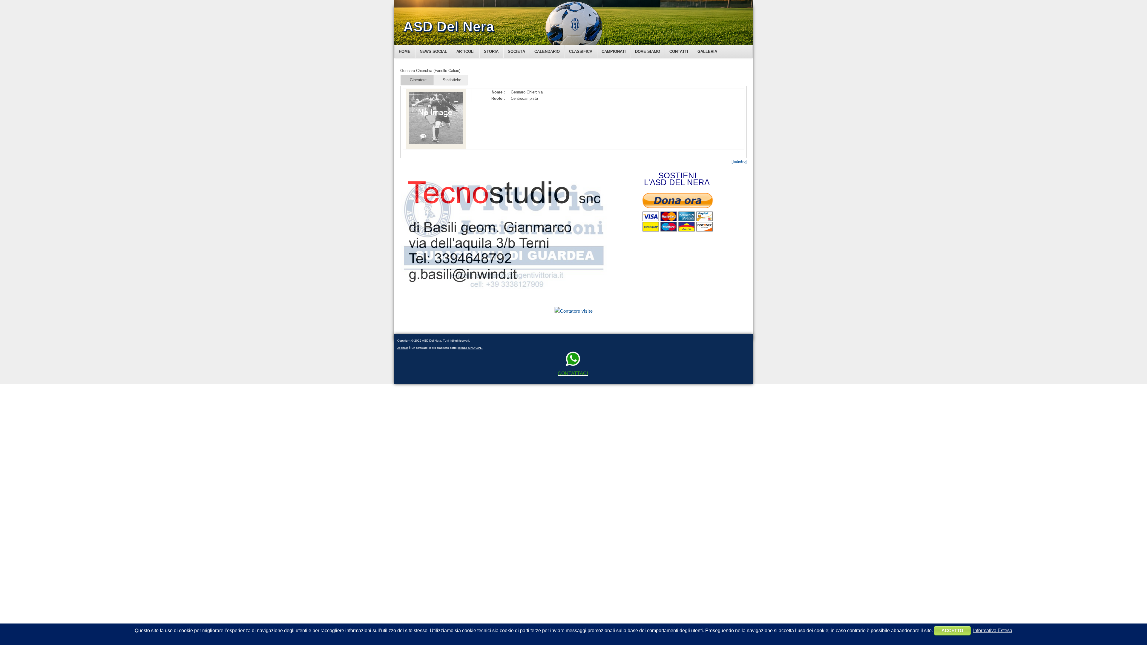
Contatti (678, 51)
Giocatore (418, 80)
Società (516, 51)
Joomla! (402, 347)
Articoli (465, 51)
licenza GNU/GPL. (470, 347)
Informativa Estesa (992, 630)
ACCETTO (952, 630)
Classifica (580, 51)
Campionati (614, 51)
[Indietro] (739, 161)
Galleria (707, 51)
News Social (433, 51)
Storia (491, 51)
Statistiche (452, 80)
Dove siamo (647, 51)
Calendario (547, 51)
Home (404, 51)
